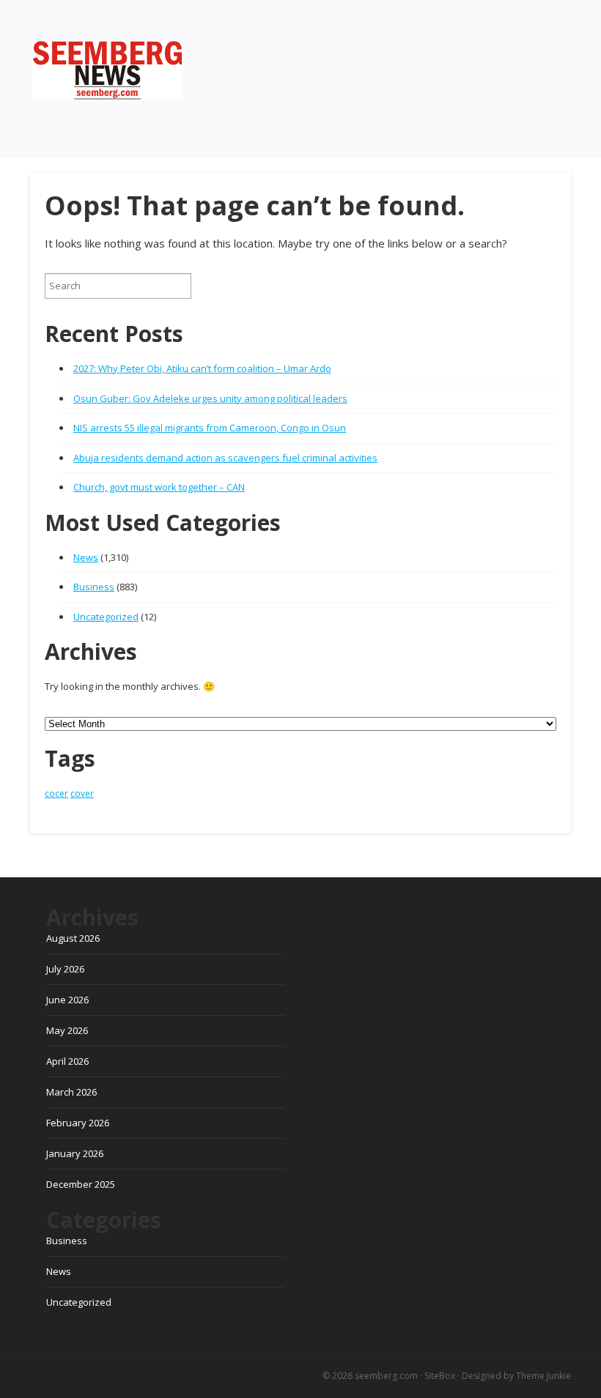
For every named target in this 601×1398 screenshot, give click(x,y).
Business (93, 586)
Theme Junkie (543, 1375)
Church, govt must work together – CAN (159, 487)
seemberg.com (386, 1375)
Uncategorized (106, 616)
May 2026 (67, 1030)
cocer (56, 793)
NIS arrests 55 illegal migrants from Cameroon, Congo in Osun (209, 427)
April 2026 (67, 1061)
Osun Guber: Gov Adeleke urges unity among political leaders (210, 398)
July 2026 (65, 968)
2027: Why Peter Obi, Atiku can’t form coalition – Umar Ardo (202, 368)
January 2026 (74, 1153)
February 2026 (77, 1122)
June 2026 (67, 999)
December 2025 (80, 1184)
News (85, 557)
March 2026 (71, 1091)
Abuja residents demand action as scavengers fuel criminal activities (225, 457)
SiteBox (439, 1375)
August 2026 (73, 938)
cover (82, 793)
